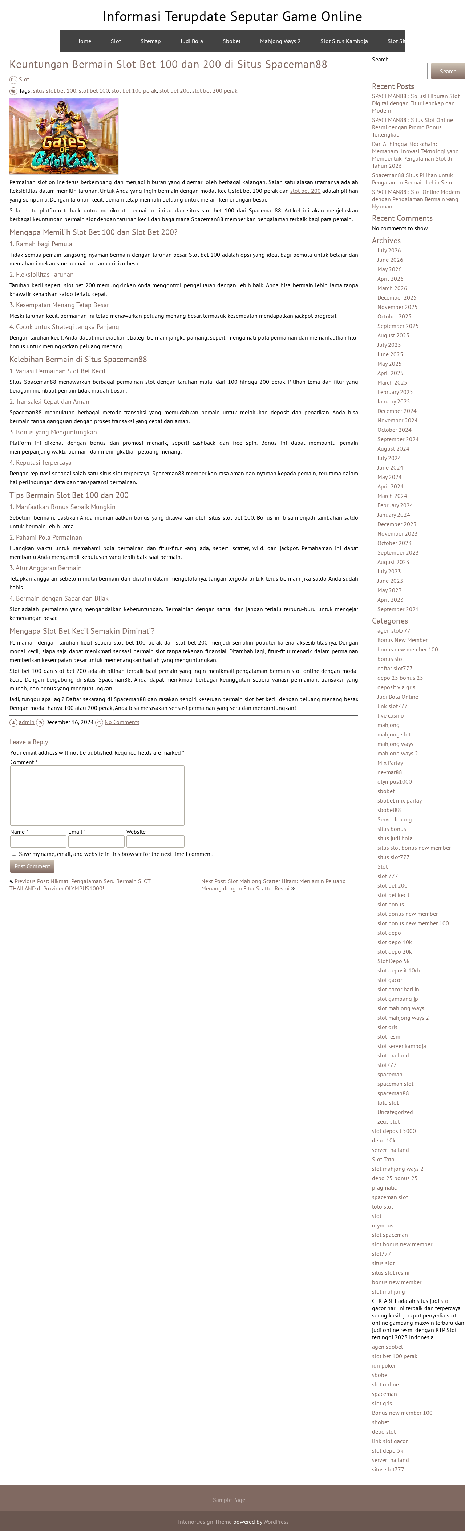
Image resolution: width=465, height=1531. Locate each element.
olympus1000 (394, 781)
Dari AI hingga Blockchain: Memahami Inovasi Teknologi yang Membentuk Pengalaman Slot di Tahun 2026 (415, 154)
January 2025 (393, 401)
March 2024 (392, 495)
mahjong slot (394, 734)
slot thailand (393, 1055)
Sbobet (231, 41)
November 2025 (397, 306)
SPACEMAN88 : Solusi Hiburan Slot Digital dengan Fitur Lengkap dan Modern (416, 103)
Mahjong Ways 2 (280, 41)
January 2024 (393, 514)
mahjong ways (395, 743)
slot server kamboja (401, 1045)
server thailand (390, 1149)
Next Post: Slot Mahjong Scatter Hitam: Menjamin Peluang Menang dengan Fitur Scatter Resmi (273, 884)
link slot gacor (390, 1441)
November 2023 (397, 533)
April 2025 (390, 373)
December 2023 (397, 524)
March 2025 (392, 382)
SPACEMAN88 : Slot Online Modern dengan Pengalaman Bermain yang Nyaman (416, 199)
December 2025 (397, 297)
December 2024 (397, 410)
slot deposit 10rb (398, 970)
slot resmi (389, 1036)
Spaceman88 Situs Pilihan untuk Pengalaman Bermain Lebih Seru (412, 178)
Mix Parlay (390, 762)
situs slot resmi (390, 1272)
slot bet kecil (393, 894)
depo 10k (384, 1140)
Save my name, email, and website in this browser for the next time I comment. (116, 853)
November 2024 (397, 420)
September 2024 (398, 439)
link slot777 (392, 706)
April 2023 (390, 599)
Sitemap (151, 41)
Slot (116, 41)
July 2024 (389, 458)
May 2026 (389, 269)
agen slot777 (394, 630)
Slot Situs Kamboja (344, 41)
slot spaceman (390, 1234)
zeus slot (388, 1121)
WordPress (276, 1521)
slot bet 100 (94, 90)
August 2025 (393, 335)
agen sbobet (387, 1346)
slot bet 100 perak (134, 90)
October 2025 (394, 316)
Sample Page (229, 1499)
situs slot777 (393, 857)
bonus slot (390, 658)
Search (380, 59)
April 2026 (390, 278)
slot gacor (389, 979)
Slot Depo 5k (393, 961)
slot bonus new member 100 (413, 923)
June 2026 (390, 259)
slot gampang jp (397, 998)
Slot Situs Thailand (411, 41)
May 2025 (389, 363)
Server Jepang (394, 819)
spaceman (390, 1074)
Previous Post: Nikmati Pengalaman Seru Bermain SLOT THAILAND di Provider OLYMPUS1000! (79, 884)
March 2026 (392, 288)
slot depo (389, 932)
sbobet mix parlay (399, 800)
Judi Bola (192, 41)
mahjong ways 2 (397, 753)
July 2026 (389, 250)
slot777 (387, 1064)
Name (19, 831)
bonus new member (396, 1282)
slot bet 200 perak (215, 90)
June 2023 (390, 580)
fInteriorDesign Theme (204, 1521)
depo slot (384, 1431)
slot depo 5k (387, 1450)
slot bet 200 (174, 90)
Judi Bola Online (397, 696)
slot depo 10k (394, 942)
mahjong (388, 724)
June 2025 (390, 354)
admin (27, 722)
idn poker (384, 1365)
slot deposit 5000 (394, 1130)
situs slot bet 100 (54, 90)
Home (83, 41)
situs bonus (391, 828)
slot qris (387, 1027)
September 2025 (398, 325)
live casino (390, 715)
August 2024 (393, 448)
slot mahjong (388, 1291)
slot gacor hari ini (399, 989)
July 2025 (389, 344)
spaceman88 (393, 1093)
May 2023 (389, 590)
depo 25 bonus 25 (400, 677)
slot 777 (387, 876)
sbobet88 (389, 809)
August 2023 (393, 561)
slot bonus (390, 904)
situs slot (383, 1263)
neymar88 (389, 772)
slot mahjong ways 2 (403, 1017)
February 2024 (395, 505)
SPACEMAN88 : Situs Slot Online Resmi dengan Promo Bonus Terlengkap (412, 127)
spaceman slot (395, 1083)
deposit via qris (396, 687)
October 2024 (394, 429)
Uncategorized (395, 1112)
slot (376, 1215)
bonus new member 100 (407, 649)
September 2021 (398, 609)
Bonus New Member (402, 639)
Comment (23, 762)
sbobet (386, 791)
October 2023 (394, 543)
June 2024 (390, 467)
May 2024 (389, 476)
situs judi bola (395, 838)
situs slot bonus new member (414, 847)
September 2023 (398, 552)
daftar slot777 (395, 668)
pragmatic (384, 1187)
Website (136, 831)
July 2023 (389, 571)
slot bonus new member (407, 913)
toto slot (388, 1102)
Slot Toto (383, 1159)
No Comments (122, 722)
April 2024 (390, 486)
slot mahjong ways (400, 1008)
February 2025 (395, 391)
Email (77, 831)
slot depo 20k (394, 951)
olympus (382, 1225)
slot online (385, 1384)
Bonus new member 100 (402, 1412)
